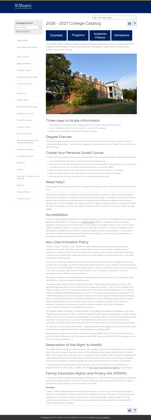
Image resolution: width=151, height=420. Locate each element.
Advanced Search (23, 31)
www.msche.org (88, 222)
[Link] (56, 40)
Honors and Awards (24, 134)
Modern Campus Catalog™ (100, 417)
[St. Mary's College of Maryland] (23, 7)
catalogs (46, 417)
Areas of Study (22, 57)
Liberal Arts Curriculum (25, 113)
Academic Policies (24, 127)
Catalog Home (22, 40)
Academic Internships (25, 149)
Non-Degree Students (25, 156)
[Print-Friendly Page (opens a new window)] (129, 23)
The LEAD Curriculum (25, 120)
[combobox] (115, 18)
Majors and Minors (24, 64)
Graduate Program (24, 70)
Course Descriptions (24, 84)
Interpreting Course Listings (27, 77)
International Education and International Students (27, 141)
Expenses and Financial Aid (27, 107)
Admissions (21, 93)
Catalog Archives (23, 192)
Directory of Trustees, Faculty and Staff (28, 177)
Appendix (20, 185)
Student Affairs (22, 100)
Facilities (20, 170)
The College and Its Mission (27, 47)
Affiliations (21, 163)
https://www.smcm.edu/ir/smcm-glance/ (104, 368)
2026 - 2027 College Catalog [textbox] (102, 18)
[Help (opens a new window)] (135, 23)
